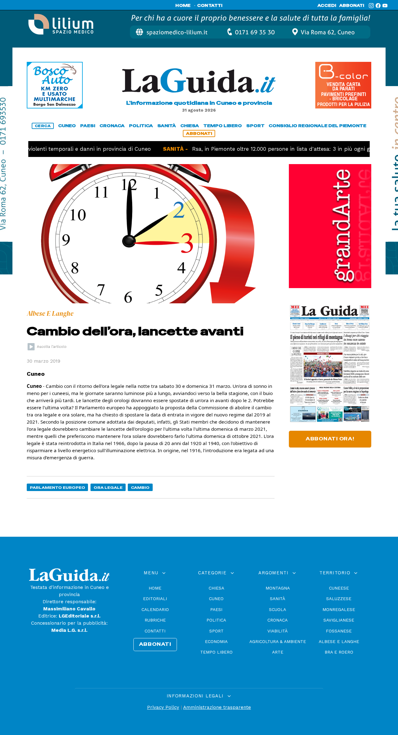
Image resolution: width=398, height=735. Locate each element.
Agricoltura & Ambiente (277, 641)
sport (255, 125)
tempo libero (222, 125)
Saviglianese (338, 620)
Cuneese (339, 588)
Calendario (155, 609)
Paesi (216, 609)
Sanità (277, 598)
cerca (43, 126)
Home (155, 588)
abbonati (351, 5)
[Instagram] (371, 5)
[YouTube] (384, 5)
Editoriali (155, 598)
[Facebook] (378, 5)
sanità (166, 125)
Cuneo (216, 598)
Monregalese (338, 609)
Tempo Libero (216, 652)
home (183, 5)
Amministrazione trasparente (217, 707)
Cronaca (277, 620)
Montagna (278, 588)
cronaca (112, 125)
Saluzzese (338, 598)
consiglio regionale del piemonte (317, 125)
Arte (277, 652)
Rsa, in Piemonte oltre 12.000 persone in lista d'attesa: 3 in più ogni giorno (266, 149)
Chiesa (216, 588)
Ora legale (108, 487)
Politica (216, 620)
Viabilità (277, 630)
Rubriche (155, 620)
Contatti (155, 630)
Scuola (277, 609)
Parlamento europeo (57, 487)
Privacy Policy (163, 707)
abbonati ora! (330, 439)
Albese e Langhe (339, 641)
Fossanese (339, 630)
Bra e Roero (339, 652)
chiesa (189, 125)
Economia (216, 641)
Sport (216, 630)
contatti (210, 5)
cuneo (67, 125)
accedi (326, 5)
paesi (87, 125)
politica (141, 125)
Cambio (140, 487)
